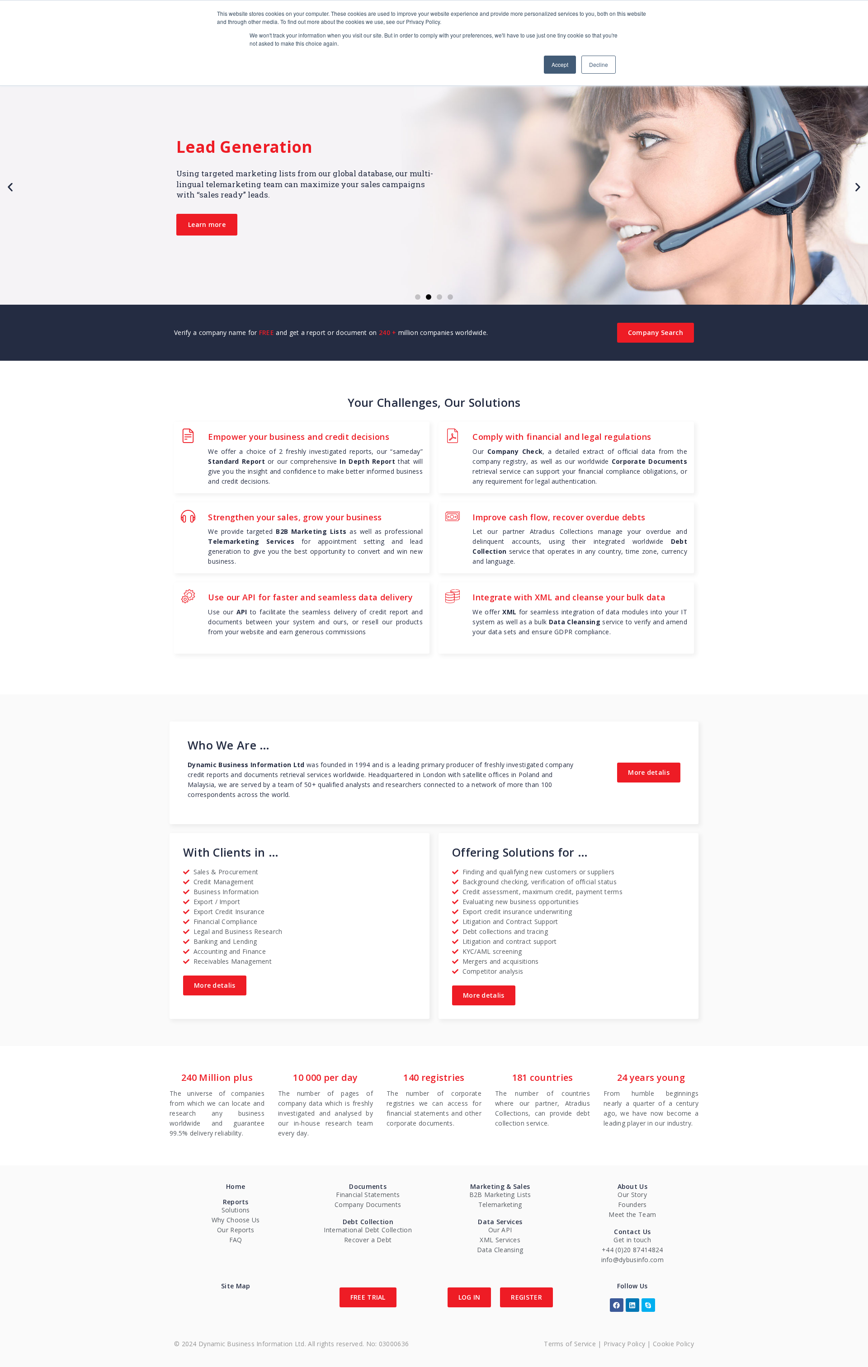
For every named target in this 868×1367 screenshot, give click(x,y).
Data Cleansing (574, 622)
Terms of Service (570, 1343)
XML (509, 612)
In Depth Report (367, 461)
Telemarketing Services (251, 541)
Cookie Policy (673, 1343)
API (241, 612)
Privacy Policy (624, 1343)
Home (235, 1186)
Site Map (235, 1286)
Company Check (514, 451)
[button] (417, 297)
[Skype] (648, 1305)
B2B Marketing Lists (311, 531)
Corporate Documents (649, 461)
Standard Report (236, 461)
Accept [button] (560, 64)
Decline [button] (598, 64)
